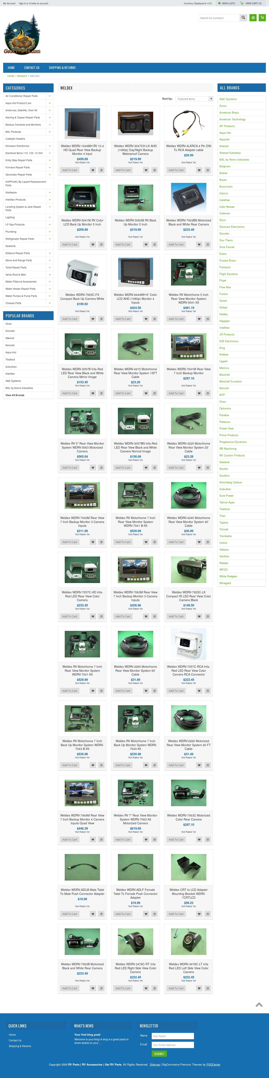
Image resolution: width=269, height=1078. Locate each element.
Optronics (225, 408)
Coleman (224, 213)
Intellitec (10, 373)
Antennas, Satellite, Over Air (21, 110)
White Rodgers (228, 576)
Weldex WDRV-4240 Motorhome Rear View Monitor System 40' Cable (188, 521)
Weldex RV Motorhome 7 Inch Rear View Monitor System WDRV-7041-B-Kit (135, 521)
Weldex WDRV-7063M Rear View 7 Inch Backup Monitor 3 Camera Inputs (135, 596)
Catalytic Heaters (15, 138)
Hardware (11, 192)
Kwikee (223, 354)
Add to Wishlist (93, 170)
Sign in (22, 3)
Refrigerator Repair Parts (19, 238)
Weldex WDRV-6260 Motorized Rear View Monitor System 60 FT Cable (189, 745)
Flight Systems (228, 274)
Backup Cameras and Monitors (23, 124)
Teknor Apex (227, 502)
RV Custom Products (232, 455)
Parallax (224, 415)
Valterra (224, 549)
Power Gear (226, 428)
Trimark (223, 529)
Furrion (223, 294)
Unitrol (223, 543)
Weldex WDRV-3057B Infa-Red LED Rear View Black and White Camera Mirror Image (82, 373)
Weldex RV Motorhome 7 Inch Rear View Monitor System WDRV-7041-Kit (82, 670)
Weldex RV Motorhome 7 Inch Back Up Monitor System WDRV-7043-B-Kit (82, 745)
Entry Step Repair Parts (18, 160)
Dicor (222, 220)
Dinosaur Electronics (17, 145)
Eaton (223, 254)
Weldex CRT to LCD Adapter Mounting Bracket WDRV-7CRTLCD (189, 893)
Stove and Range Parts (18, 260)
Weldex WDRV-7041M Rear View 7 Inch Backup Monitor (189, 371)
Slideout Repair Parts (17, 253)
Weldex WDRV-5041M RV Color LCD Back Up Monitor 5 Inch (82, 222)
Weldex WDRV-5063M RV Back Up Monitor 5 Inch (135, 222)
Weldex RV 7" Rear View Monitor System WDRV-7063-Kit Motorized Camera (135, 819)
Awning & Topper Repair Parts (22, 117)
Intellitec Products (15, 199)
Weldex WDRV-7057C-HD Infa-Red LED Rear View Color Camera (82, 596)
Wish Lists (228, 3)
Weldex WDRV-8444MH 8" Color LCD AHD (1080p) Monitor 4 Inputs (135, 298)
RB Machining (227, 448)
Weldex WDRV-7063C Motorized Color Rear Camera (188, 817)
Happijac (224, 321)
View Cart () (253, 3)
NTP (222, 395)
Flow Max (225, 287)
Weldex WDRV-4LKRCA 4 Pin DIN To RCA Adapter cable (188, 148)
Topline (223, 522)
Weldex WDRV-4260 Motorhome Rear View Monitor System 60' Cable (135, 670)
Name (143, 1035)
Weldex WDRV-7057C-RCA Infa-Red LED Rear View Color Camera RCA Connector (188, 670)
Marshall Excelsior (230, 381)
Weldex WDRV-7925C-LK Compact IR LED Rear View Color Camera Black (188, 596)
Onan (8, 323)
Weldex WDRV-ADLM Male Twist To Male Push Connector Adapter (82, 892)
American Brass (229, 112)
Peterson (224, 422)
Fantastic (225, 267)
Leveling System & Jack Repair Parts (23, 208)
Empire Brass (227, 260)
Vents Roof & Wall (15, 274)
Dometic (10, 331)
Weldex (223, 563)
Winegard (225, 583)
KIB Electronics (229, 341)
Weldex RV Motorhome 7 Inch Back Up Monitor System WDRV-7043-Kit (135, 745)
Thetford (10, 359)
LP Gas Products (15, 224)
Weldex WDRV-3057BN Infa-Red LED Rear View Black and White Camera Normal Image (135, 447)
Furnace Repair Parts (17, 167)
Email (143, 1044)
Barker (223, 173)
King (222, 348)
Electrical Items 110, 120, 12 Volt (23, 153)
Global (223, 307)
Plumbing (10, 231)
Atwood (9, 338)
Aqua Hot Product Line (18, 103)
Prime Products (228, 435)
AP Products (227, 126)
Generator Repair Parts (18, 174)
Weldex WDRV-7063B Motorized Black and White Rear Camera (82, 966)
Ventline (224, 556)
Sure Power (226, 495)
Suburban (11, 366)
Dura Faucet (226, 247)
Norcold (10, 345)
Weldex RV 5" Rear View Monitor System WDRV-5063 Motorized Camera (82, 447)
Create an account (38, 3)
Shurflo (223, 469)
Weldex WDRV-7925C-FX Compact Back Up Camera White (82, 296)
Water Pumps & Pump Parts (21, 296)
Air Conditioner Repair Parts (21, 96)
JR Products (227, 334)
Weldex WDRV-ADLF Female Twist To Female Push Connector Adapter (135, 893)
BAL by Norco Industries (19, 388)
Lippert (223, 361)
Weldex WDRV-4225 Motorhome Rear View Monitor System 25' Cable (188, 447)
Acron (223, 106)
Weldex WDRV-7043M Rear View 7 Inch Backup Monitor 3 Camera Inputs (82, 521)
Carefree (224, 200)
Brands (22, 76)
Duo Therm (226, 240)
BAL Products (13, 131)
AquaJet (224, 139)
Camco (223, 193)
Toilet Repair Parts (15, 267)
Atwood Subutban (230, 153)
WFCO (223, 569)
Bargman (224, 166)
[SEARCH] (243, 18)
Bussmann (225, 186)
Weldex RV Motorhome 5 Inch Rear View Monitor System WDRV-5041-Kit (188, 298)
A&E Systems (13, 380)
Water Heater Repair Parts (20, 288)
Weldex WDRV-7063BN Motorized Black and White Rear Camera (188, 222)
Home (10, 76)
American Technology (232, 119)
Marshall (224, 375)
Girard (223, 301)
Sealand (224, 462)
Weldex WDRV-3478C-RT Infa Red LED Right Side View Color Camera (135, 968)
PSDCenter (213, 1064)
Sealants (10, 246)
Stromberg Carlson (230, 482)
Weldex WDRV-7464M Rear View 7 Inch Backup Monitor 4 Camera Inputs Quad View (82, 819)
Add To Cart (69, 170)
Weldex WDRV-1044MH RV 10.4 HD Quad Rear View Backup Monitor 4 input (82, 150)
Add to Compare (101, 170)
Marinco (224, 368)
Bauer (223, 180)
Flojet (222, 280)
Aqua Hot (10, 352)
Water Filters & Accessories (21, 281)
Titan (222, 516)
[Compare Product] (253, 17)
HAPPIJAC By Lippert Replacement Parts (25, 183)
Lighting (10, 217)
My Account (9, 3)
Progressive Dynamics (233, 442)
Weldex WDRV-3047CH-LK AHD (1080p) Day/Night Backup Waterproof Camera (135, 150)
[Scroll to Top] (260, 1005)
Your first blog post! (87, 1034)
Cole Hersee (226, 207)
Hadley (223, 314)
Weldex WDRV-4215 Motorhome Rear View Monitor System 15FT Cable (135, 373)
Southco (224, 475)
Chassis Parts (13, 303)
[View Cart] (262, 17)
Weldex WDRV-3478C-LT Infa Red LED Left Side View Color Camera (188, 968)
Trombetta (225, 536)
